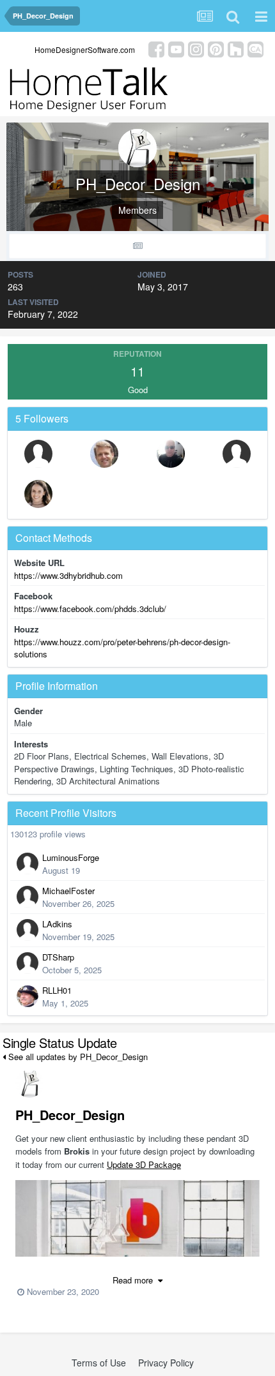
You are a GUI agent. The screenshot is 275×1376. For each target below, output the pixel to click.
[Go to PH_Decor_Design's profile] (29, 1084)
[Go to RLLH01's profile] (27, 996)
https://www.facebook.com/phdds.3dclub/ (90, 608)
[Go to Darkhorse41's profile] (171, 454)
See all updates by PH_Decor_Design (77, 1057)
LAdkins (57, 924)
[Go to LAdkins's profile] (27, 930)
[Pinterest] (216, 48)
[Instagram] (196, 48)
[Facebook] (156, 48)
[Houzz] (236, 48)
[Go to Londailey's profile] (104, 454)
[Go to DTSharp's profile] (27, 963)
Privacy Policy (166, 1362)
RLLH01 (57, 990)
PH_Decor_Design (70, 1114)
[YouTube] (176, 48)
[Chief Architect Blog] (255, 48)
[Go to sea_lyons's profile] (38, 494)
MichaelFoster (68, 891)
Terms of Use (99, 1362)
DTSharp (58, 957)
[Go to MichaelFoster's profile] (27, 897)
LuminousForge (70, 857)
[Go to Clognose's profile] (237, 454)
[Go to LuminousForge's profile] (27, 863)
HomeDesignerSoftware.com (85, 49)
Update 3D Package (144, 1164)
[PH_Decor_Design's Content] (137, 246)
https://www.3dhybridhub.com (68, 575)
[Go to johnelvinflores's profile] (38, 454)
